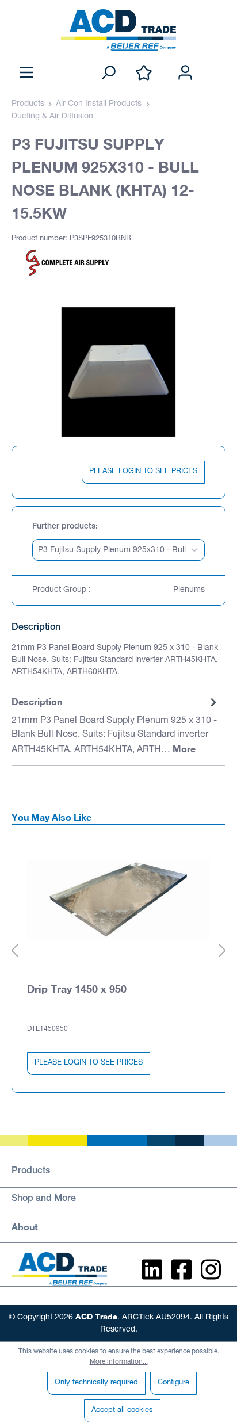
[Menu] (26, 73)
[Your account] (185, 73)
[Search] (108, 73)
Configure (173, 1383)
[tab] (116, 726)
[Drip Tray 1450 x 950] (118, 899)
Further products (63, 527)
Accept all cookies (122, 1410)
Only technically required (96, 1383)
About (25, 1226)
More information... (119, 1362)
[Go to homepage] (118, 30)
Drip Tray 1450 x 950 (77, 988)
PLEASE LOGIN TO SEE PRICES (143, 472)
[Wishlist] (144, 73)
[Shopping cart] (218, 61)
